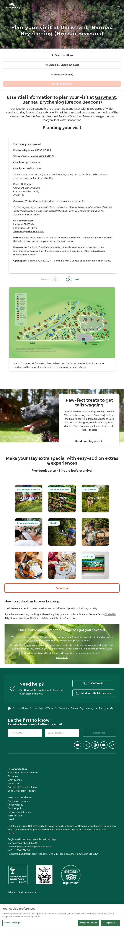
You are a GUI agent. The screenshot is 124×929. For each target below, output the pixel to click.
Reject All (110, 923)
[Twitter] (86, 745)
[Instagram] (95, 745)
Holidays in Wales (43, 708)
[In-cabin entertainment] (95, 565)
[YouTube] (104, 745)
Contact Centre (33, 690)
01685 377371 (46, 156)
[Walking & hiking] (28, 498)
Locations (22, 708)
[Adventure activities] (95, 532)
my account (21, 608)
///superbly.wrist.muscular (28, 231)
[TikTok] (112, 745)
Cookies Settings (12, 923)
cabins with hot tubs (56, 112)
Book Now (62, 588)
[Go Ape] (62, 532)
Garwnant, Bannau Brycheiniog (76, 708)
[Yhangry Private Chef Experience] (62, 565)
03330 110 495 (43, 150)
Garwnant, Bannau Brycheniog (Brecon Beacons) (69, 99)
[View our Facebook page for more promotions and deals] (77, 745)
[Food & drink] (28, 565)
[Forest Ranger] (95, 498)
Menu (118, 6)
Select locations (64, 55)
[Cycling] (62, 498)
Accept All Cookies (88, 923)
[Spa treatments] (28, 532)
